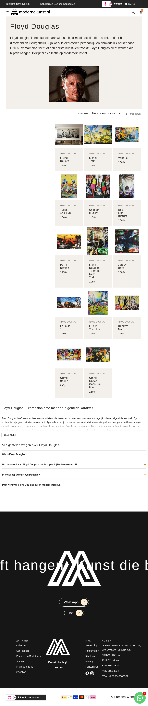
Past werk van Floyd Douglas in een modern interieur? (32, 485)
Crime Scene (64, 379)
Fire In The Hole (95, 328)
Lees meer (10, 435)
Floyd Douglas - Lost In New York (94, 271)
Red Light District (122, 212)
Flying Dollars (64, 159)
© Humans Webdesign (126, 697)
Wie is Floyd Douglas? (14, 454)
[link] (69, 135)
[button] (7, 12)
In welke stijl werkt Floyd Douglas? (21, 475)
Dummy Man (123, 328)
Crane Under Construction (95, 382)
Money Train (93, 159)
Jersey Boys (122, 266)
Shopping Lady (94, 211)
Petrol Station (64, 266)
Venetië (123, 157)
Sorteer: (83, 113)
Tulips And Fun (65, 211)
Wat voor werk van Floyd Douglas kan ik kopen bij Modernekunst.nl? (39, 464)
